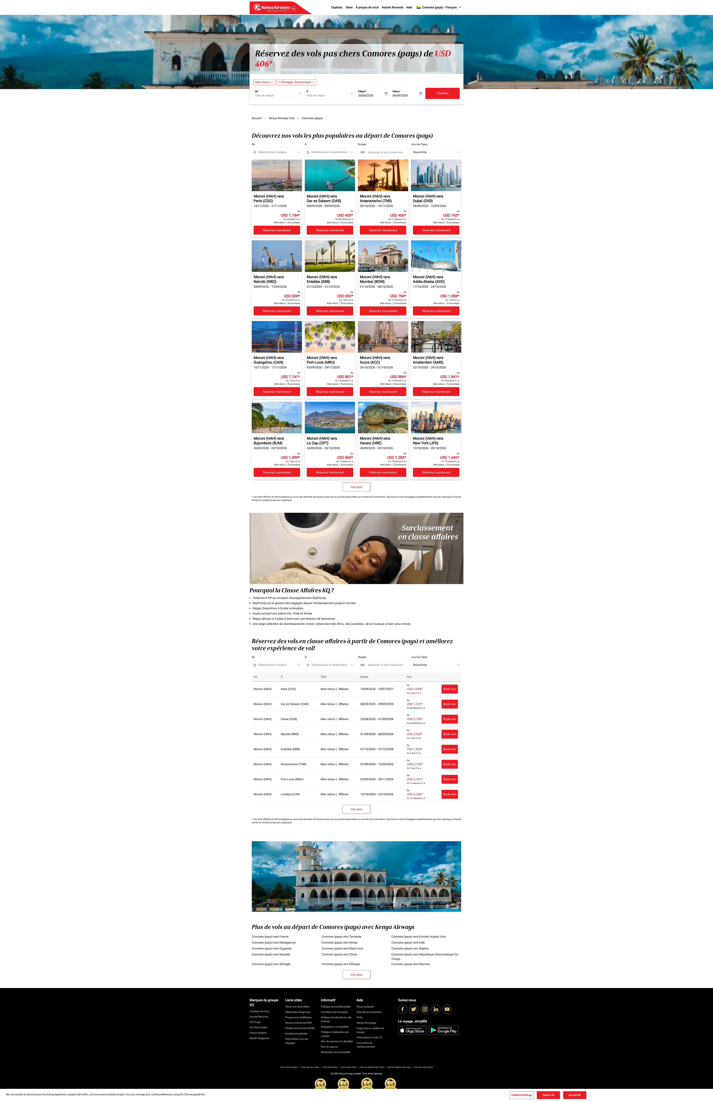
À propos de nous (367, 7)
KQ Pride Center (258, 1027)
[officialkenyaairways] (424, 1009)
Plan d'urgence (329, 1046)
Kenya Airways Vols (281, 118)
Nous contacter (365, 1006)
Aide (409, 7)
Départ (362, 91)
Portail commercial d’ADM (299, 1028)
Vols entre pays (330, 1067)
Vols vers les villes (310, 1067)
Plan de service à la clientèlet (337, 1041)
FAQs (359, 1017)
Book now (449, 689)
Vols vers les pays (289, 1067)
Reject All (548, 1095)
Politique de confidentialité (335, 1006)
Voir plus (356, 974)
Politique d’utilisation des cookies (335, 1034)
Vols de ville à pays (423, 1067)
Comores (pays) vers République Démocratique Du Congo (424, 957)
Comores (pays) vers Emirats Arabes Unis (418, 936)
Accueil (256, 118)
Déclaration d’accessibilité (335, 1052)
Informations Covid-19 (369, 1037)
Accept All (575, 1095)
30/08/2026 (365, 95)
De (256, 91)
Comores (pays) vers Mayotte (271, 954)
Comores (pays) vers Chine (339, 954)
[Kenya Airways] (402, 1009)
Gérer (349, 7)
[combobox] (276, 95)
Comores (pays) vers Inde (408, 942)
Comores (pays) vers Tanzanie (341, 936)
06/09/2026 (400, 95)
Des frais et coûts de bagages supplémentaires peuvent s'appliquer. (420, 497)
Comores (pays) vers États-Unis (342, 948)
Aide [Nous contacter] (368, 1012)
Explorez (337, 7)
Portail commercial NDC (298, 1022)
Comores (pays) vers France (270, 936)
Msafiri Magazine (259, 1038)
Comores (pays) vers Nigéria (410, 948)
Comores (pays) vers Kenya (339, 942)
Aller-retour (262, 82)
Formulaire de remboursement (365, 1044)
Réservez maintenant (277, 230)
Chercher (443, 93)
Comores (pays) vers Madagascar (274, 942)
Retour (396, 91)
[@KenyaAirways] (413, 1009)
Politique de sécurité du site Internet (336, 1019)
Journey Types (419, 144)
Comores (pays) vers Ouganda (272, 948)
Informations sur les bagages (296, 1040)
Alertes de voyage (366, 1022)
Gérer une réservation (297, 1006)
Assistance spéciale (296, 1033)
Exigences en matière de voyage (370, 1030)
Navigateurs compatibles (335, 1026)
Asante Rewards (392, 7)
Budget (362, 144)
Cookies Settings (521, 1095)
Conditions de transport (334, 1012)
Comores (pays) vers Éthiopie (341, 964)
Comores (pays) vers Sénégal (271, 964)
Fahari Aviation (258, 1032)
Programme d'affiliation (298, 1017)
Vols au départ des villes (372, 1067)
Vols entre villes (348, 1067)
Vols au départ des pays (399, 1067)
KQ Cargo (255, 1022)
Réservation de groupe (298, 1012)
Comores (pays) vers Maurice (410, 964)
